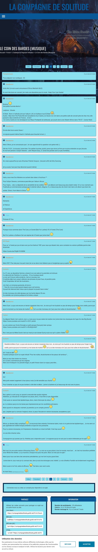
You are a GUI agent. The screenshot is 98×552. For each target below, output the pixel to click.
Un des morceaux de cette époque (14, 293)
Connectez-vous (12, 488)
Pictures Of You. (8, 219)
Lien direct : (10, 510)
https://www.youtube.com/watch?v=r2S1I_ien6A (19, 321)
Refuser (68, 544)
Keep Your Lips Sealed (55, 92)
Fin (70, 67)
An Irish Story (7, 472)
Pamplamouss (8, 74)
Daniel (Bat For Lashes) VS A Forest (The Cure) (47, 230)
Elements (6, 201)
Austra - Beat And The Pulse (12, 116)
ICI (24, 78)
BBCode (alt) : (11, 523)
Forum (8, 53)
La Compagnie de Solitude (49, 6)
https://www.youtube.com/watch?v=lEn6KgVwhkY (20, 327)
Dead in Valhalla (24, 134)
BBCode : (9, 517)
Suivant (64, 67)
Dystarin (6, 269)
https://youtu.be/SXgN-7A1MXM (14, 251)
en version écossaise (51, 412)
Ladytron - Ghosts (9, 110)
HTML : (8, 530)
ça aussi (8, 167)
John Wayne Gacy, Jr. (35, 151)
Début (29, 67)
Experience (8, 209)
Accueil (2, 53)
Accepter (86, 544)
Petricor (7, 205)
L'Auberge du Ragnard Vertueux (22, 53)
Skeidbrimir (9, 84)
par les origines (24, 361)
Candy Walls (88, 120)
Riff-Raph (6, 241)
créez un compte (25, 488)
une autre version (17, 450)
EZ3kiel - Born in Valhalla (11, 114)
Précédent (36, 67)
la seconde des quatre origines (36, 394)
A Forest (36, 235)
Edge (7, 215)
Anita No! (6, 88)
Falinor (5, 315)
